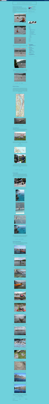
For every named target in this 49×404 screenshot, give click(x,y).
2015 (29, 26)
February (31, 37)
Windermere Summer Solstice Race (17, 6)
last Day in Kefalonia (32, 33)
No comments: (22, 125)
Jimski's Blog (30, 47)
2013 (29, 28)
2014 (29, 27)
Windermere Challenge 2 (16, 86)
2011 (29, 39)
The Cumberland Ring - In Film (32, 54)
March (30, 36)
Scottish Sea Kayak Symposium (17, 241)
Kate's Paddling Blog (24, 3)
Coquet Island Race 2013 (32, 32)
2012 (29, 38)
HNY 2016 (30, 52)
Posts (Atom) (16, 400)
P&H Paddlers (30, 49)
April (30, 35)
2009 (29, 41)
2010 (29, 40)
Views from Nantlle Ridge (31, 48)
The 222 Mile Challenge (31, 50)
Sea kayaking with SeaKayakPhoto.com (31, 44)
